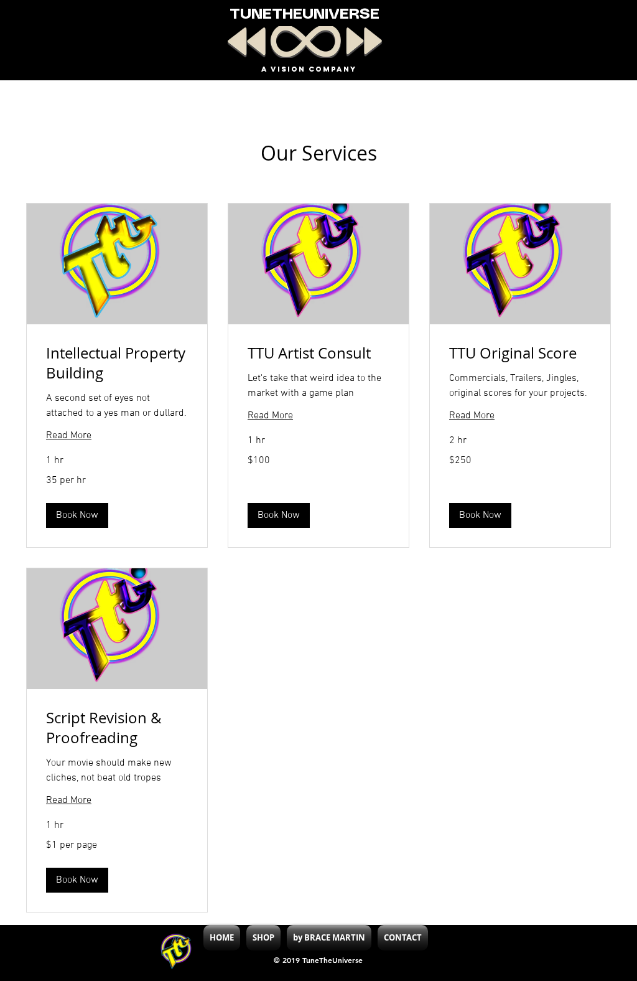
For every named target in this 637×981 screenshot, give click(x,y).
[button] (77, 515)
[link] (117, 363)
